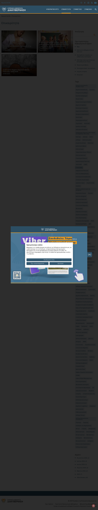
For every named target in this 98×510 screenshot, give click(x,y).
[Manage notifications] (93, 505)
